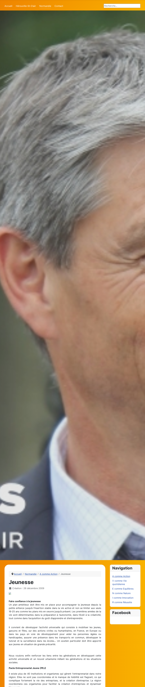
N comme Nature (121, 593)
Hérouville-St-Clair (26, 6)
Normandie (45, 6)
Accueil (8, 6)
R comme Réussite (122, 602)
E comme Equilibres (123, 588)
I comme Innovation (122, 597)
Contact (59, 6)
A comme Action (121, 576)
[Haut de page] (140, 682)
